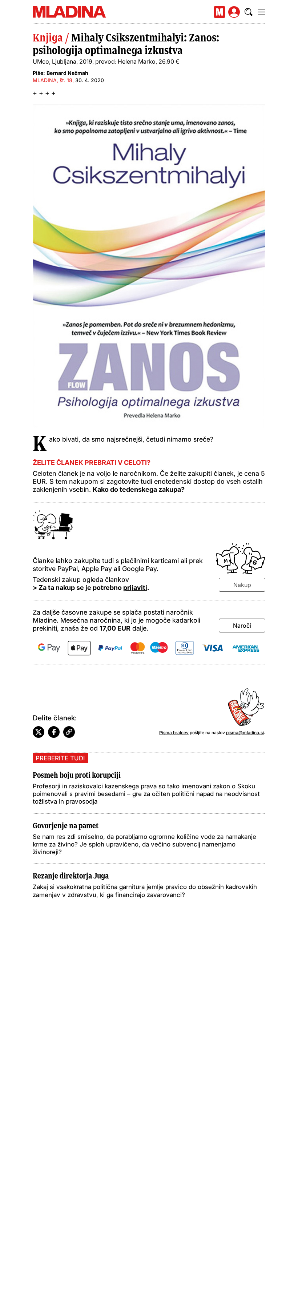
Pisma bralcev (174, 732)
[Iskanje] (248, 12)
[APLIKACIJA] (219, 12)
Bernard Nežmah (67, 73)
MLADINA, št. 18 (52, 80)
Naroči (242, 625)
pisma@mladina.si (245, 732)
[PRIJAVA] (234, 12)
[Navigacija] (261, 12)
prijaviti (135, 587)
